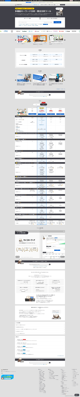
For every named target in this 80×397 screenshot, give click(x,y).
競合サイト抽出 (41, 372)
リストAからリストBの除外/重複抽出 (53, 375)
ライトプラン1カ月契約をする (55, 312)
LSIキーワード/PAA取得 (42, 380)
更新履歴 (63, 377)
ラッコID (74, 370)
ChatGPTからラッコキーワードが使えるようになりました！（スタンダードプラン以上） (42, 2)
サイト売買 (74, 371)
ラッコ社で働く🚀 (64, 393)
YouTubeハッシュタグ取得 (42, 391)
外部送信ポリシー (64, 390)
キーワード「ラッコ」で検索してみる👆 (42, 96)
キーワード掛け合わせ (52, 376)
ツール (73, 379)
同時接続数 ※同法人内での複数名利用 (19, 124)
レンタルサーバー (75, 373)
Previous (15, 39)
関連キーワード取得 (41, 383)
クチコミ (52, 4)
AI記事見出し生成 (41, 375)
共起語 (33, 25)
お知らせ (63, 379)
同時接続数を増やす (41, 124)
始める (41, 114)
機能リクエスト (64, 378)
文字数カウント (51, 370)
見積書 (49, 4)
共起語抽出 (40, 382)
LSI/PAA (26, 25)
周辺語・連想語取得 (41, 388)
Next (64, 39)
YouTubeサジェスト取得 (42, 385)
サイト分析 (40, 370)
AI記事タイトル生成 (41, 374)
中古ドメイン (74, 377)
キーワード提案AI (45, 24)
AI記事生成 (36, 25)
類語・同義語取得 (41, 389)
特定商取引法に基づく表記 (65, 391)
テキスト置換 (51, 374)
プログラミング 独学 (22, 24)
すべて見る (44, 392)
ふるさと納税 (32, 24)
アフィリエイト (75, 378)
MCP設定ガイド (18, 127)
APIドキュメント (64, 374)
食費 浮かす (27, 24)
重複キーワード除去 (51, 372)
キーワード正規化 (51, 371)
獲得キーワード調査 (41, 371)
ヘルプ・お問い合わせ (64, 380)
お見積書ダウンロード (64, 376)
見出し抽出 (29, 25)
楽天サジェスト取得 (41, 387)
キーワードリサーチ (75, 372)
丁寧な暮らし (40, 24)
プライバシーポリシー (64, 389)
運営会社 (63, 392)
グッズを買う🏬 (64, 394)
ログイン (58, 4)
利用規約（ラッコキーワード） (65, 388)
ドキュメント (17, 130)
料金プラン (42, 4)
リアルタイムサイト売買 (76, 374)
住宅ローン (36, 24)
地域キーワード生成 (51, 377)
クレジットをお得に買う (42, 120)
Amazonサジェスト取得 (42, 386)
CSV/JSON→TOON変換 (52, 378)
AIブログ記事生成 (41, 376)
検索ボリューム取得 (41, 377)
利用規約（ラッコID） (64, 387)
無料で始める (62, 4)
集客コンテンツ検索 (41, 373)
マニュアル (63, 373)
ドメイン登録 (74, 375)
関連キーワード (21, 25)
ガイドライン (21, 130)
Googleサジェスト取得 (42, 384)
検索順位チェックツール (42, 378)
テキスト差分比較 (51, 373)
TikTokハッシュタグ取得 (42, 390)
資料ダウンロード (64, 372)
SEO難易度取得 (41, 379)
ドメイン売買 (74, 376)
